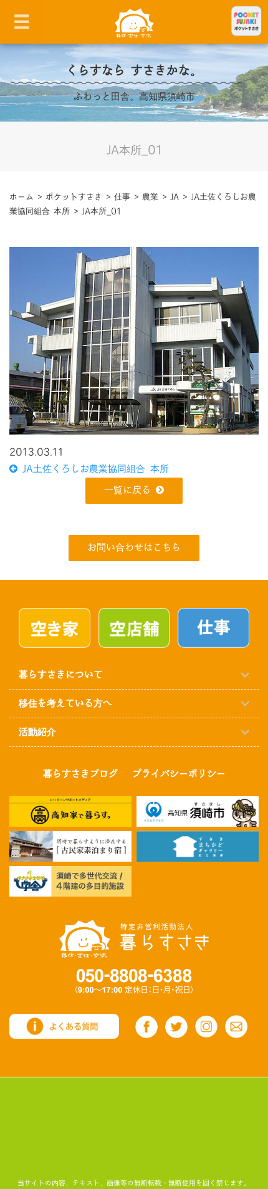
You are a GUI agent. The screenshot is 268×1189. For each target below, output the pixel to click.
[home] (134, 22)
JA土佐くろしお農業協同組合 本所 (93, 469)
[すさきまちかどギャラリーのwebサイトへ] (197, 845)
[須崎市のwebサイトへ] (197, 811)
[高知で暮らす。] (70, 811)
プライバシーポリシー (179, 774)
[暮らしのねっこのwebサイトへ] (70, 845)
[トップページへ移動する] (134, 938)
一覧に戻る (127, 490)
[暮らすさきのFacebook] (146, 1026)
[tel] (134, 981)
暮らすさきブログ (80, 774)
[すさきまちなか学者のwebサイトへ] (70, 880)
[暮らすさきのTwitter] (176, 1026)
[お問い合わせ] (236, 1026)
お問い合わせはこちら (134, 547)
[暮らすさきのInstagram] (206, 1026)
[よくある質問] (64, 1026)
